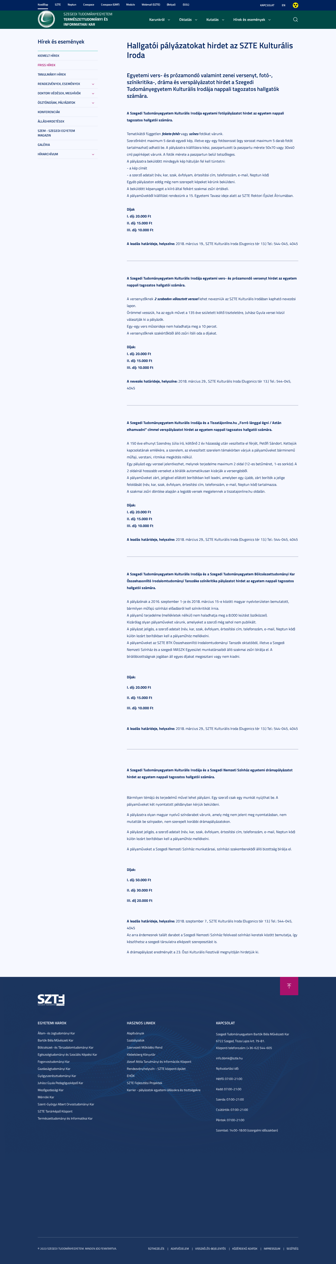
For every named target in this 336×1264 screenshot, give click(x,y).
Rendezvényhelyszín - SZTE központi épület (156, 1068)
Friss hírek (46, 65)
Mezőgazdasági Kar (51, 1090)
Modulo (130, 4)
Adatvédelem (180, 1248)
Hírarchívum (48, 154)
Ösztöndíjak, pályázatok (56, 102)
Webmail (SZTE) (151, 4)
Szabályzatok (135, 1040)
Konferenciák (49, 112)
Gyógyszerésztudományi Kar (57, 1076)
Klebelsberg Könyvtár (141, 1054)
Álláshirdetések (51, 121)
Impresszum (272, 1248)
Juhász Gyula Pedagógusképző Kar (60, 1083)
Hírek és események (249, 19)
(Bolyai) (171, 4)
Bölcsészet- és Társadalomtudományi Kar (65, 1047)
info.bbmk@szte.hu (229, 1058)
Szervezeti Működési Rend (144, 1047)
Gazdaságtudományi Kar (54, 1068)
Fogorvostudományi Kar (54, 1061)
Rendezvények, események (59, 84)
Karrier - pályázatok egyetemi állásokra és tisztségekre (163, 1090)
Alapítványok (135, 1033)
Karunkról (157, 19)
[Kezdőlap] (46, 18)
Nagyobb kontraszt (295, 5)
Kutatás (212, 19)
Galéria (44, 144)
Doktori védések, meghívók (59, 93)
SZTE (58, 4)
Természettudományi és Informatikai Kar (65, 1118)
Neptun (72, 4)
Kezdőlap (43, 4)
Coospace (88, 4)
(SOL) (186, 4)
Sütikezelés (156, 1248)
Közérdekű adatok (244, 1248)
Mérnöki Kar (46, 1097)
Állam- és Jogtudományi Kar (56, 1033)
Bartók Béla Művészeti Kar (55, 1040)
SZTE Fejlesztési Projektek (144, 1083)
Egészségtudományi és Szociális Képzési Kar (67, 1054)
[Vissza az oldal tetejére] (289, 986)
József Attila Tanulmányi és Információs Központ (159, 1061)
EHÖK (131, 1076)
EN (283, 5)
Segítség (292, 1248)
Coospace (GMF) (110, 4)
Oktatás (185, 19)
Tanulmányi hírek (52, 74)
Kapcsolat (267, 5)
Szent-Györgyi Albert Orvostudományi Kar (66, 1104)
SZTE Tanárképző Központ (55, 1111)
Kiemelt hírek (48, 55)
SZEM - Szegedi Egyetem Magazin (56, 132)
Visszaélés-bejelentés (210, 1248)
